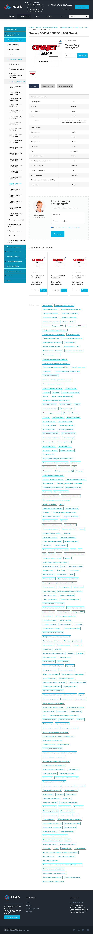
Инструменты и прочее (14, 271)
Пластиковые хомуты (67, 811)
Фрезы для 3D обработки (50, 860)
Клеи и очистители (64, 806)
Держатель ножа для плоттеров (74, 554)
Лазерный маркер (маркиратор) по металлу (56, 363)
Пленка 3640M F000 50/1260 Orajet (15, 214)
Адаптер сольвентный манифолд (62, 396)
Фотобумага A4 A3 (78, 612)
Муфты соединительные (73, 487)
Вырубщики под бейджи (72, 823)
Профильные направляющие (71, 496)
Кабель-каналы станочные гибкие (53, 475)
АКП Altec (71, 653)
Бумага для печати (15, 231)
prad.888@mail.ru (77, 902)
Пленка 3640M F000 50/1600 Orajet (15, 184)
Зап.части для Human (68, 433)
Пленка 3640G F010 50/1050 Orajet (15, 105)
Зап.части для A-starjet (66, 425)
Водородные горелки (49, 466)
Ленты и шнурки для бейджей (52, 686)
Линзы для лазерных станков (51, 533)
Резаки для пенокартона (50, 375)
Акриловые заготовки (62, 724)
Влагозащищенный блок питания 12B (66, 777)
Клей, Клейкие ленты (49, 806)
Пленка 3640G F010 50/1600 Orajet (15, 135)
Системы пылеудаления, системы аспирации (56, 500)
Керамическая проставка (50, 566)
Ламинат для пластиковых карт (52, 748)
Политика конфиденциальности (13, 930)
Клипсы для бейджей (49, 678)
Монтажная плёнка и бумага (51, 628)
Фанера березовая (65, 657)
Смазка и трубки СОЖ (49, 504)
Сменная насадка (75, 711)
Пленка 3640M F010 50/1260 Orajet (15, 111)
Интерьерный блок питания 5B (52, 790)
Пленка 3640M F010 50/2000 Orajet (15, 190)
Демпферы (46, 392)
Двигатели (75, 413)
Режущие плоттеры (73, 334)
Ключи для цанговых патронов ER (53, 479)
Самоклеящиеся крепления (77, 682)
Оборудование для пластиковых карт (54, 765)
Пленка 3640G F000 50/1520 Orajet (15, 208)
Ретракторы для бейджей (66, 678)
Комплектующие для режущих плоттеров (55, 549)
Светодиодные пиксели (67, 773)
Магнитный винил (48, 645)
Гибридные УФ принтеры (50, 313)
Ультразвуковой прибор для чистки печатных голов (58, 458)
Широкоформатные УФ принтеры (71, 309)
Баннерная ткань (14, 44)
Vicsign (59, 554)
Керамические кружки (49, 719)
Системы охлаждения (70, 541)
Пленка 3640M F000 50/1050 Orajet (15, 87)
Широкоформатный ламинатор (52, 342)
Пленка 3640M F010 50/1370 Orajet (15, 178)
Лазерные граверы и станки (51, 355)
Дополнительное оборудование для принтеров (57, 379)
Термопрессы (47, 371)
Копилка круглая (81, 699)
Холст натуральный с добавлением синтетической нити (59, 583)
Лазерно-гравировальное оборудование (55, 359)
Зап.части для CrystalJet (66, 429)
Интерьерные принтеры (50, 309)
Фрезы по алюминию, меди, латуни (53, 869)
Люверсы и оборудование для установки (55, 835)
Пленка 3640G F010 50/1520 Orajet (15, 93)
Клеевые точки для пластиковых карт (54, 757)
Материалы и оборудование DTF (53, 326)
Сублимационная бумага (50, 728)
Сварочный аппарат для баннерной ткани (67, 371)
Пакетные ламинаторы (67, 831)
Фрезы (9, 280)
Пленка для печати (16, 59)
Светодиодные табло (71, 790)
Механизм (67, 533)
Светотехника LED (13, 266)
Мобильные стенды (13, 256)
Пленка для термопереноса (72, 641)
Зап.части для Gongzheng (50, 433)
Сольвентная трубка (67, 408)
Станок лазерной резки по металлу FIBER (55, 367)
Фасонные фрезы (80, 848)
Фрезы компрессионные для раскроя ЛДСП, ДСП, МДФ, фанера (62, 864)
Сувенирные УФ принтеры (69, 317)
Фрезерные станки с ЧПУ (71, 346)
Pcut (44, 554)
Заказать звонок (66, 9)
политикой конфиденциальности (70, 227)
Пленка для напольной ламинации (53, 607)
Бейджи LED (66, 798)
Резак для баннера (48, 819)
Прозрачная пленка (17, 69)
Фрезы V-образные (48, 856)
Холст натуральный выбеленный (68, 578)
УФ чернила (46, 848)
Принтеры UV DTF (68, 321)
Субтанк (77, 404)
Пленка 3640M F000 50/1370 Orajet (15, 172)
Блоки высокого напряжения (51, 516)
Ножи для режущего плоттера (52, 558)
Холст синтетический (49, 587)
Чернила (9, 276)
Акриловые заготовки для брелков (53, 690)
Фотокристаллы (47, 724)
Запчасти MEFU (70, 342)
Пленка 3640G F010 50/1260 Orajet (15, 123)
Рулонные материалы (14, 247)
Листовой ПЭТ (47, 649)
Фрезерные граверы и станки (51, 346)
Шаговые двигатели (72, 508)
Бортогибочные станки (78, 367)
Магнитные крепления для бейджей (73, 674)
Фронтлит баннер (48, 574)
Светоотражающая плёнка (72, 628)
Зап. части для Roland (49, 425)
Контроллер (60, 794)
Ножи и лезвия (65, 815)
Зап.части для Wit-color (50, 450)
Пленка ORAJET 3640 (18, 82)
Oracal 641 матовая (65, 624)
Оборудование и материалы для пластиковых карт (58, 736)
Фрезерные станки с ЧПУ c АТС (52, 350)
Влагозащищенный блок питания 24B (54, 782)
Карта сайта (26, 930)
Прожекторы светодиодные (51, 798)
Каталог (24, 16)
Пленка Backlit (13, 236)
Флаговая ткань (14, 49)
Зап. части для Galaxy (73, 417)
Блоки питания (75, 462)
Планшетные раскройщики (51, 338)
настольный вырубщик (49, 831)
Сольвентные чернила (49, 844)
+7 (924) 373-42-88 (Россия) (61, 5)
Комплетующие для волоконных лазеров (55, 562)
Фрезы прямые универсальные (52, 877)
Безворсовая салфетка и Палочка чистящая (56, 400)
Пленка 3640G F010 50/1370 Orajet (15, 196)
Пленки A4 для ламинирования (70, 599)
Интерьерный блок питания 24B (75, 786)
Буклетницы (70, 666)
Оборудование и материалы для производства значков (59, 695)
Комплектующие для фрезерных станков (55, 462)
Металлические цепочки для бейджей (54, 682)
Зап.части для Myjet (65, 446)
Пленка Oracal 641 (65, 620)
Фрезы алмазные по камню (66, 856)
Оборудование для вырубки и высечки (69, 819)
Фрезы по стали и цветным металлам (54, 873)
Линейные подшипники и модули (53, 487)
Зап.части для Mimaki (64, 442)
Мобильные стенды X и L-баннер (53, 666)
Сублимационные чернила (69, 728)
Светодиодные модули (50, 773)
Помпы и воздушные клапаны (52, 413)
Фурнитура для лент (70, 686)
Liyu (80, 549)
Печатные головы (71, 388)
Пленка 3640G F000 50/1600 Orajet (15, 117)
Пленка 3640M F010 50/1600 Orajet (15, 141)
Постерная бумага (63, 612)
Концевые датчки (48, 483)
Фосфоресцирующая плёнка (51, 641)
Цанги (61, 504)
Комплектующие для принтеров (52, 388)
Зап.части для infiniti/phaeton (51, 437)
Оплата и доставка (32, 908)
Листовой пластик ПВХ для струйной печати (56, 744)
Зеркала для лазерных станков (52, 525)
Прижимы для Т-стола (60, 491)
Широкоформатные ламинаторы (72, 338)
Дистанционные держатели (68, 802)
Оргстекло (58, 649)
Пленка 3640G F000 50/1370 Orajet (15, 99)
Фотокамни (80, 719)
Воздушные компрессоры (71, 516)
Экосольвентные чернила (67, 844)
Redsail (51, 554)
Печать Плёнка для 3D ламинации (53, 603)
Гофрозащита (47, 471)
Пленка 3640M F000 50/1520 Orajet (15, 165)
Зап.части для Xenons (67, 450)
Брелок (82, 695)
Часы (44, 715)
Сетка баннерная (74, 570)
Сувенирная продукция (14, 261)
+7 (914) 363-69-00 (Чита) (12, 912)
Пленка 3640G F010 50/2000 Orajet (15, 202)
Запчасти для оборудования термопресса (55, 732)
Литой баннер (61, 570)
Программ (67, 558)
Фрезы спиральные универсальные (53, 881)
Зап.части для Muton (49, 446)
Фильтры (45, 396)
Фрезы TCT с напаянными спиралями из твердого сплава (60, 852)
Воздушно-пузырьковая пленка (52, 840)
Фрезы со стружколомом (72, 877)
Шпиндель (46, 512)
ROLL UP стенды (63, 661)
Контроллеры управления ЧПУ (76, 479)
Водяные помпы (64, 466)
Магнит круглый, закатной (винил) (53, 707)
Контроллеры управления (50, 529)
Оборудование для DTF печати (75, 326)
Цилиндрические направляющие (53, 508)
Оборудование (11, 29)
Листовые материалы (14, 252)
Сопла (63, 566)
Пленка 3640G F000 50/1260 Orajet (15, 153)
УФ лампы (46, 417)
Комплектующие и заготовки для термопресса (63, 715)
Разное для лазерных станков (52, 541)
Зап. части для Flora (49, 421)
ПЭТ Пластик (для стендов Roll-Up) (16, 241)
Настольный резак (48, 711)
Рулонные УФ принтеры (50, 317)
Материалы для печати (14, 40)
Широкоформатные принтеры (64, 305)
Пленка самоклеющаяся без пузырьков (15, 75)
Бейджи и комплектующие (51, 674)
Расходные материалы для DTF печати (55, 330)
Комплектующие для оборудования (12, 34)
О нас (36, 16)
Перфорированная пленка (14, 225)
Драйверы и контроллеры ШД (64, 471)
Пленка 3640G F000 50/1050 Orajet (15, 129)
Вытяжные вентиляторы (50, 520)
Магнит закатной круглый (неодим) (53, 703)
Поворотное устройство (50, 537)
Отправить (58, 234)
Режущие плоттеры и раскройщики (53, 334)
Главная (11, 16)
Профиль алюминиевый (50, 815)
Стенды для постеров (49, 670)
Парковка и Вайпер (65, 404)
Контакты (49, 16)
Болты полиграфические (50, 811)
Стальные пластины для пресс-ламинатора (56, 761)
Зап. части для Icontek (65, 421)
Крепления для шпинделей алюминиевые (69, 483)
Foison (73, 549)
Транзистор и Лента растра (70, 392)
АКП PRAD (81, 653)
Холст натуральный (49, 578)
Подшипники (46, 491)
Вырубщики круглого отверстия (52, 823)
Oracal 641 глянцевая (49, 624)
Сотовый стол (47, 545)
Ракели (76, 815)
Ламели (81, 529)
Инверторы (79, 471)
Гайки (74, 466)
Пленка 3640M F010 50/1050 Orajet (15, 147)
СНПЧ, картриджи (58, 417)
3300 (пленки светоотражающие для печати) (56, 637)
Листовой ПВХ (78, 645)
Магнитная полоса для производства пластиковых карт (59, 753)
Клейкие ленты (78, 806)
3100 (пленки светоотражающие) (53, 632)
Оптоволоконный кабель (50, 408)
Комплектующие (48, 794)
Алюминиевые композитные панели (53, 653)
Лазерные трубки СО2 (68, 529)
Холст (11, 54)
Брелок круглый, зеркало (50, 699)
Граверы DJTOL (66, 848)
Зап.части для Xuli (48, 454)
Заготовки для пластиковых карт (52, 740)
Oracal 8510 (78, 624)
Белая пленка (15, 64)
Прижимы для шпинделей (50, 496)
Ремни (66, 413)
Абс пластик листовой (49, 657)
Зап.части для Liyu (48, 442)
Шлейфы (56, 392)
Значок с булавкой (66, 699)
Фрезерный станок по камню (74, 350)
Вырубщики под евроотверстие (52, 827)
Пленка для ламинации (16, 220)
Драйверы (64, 520)
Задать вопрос (81, 7)
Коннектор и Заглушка (49, 404)
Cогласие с (66, 227)
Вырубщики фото (70, 827)
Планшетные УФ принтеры (70, 313)
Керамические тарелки (66, 719)
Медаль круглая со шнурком (75, 707)
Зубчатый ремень (70, 525)
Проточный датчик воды (68, 537)
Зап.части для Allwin (49, 429)
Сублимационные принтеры (51, 321)
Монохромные (71, 794)
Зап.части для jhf (69, 437)
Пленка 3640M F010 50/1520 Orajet (15, 159)
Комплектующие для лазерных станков (64, 512)
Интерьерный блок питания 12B (52, 786)
